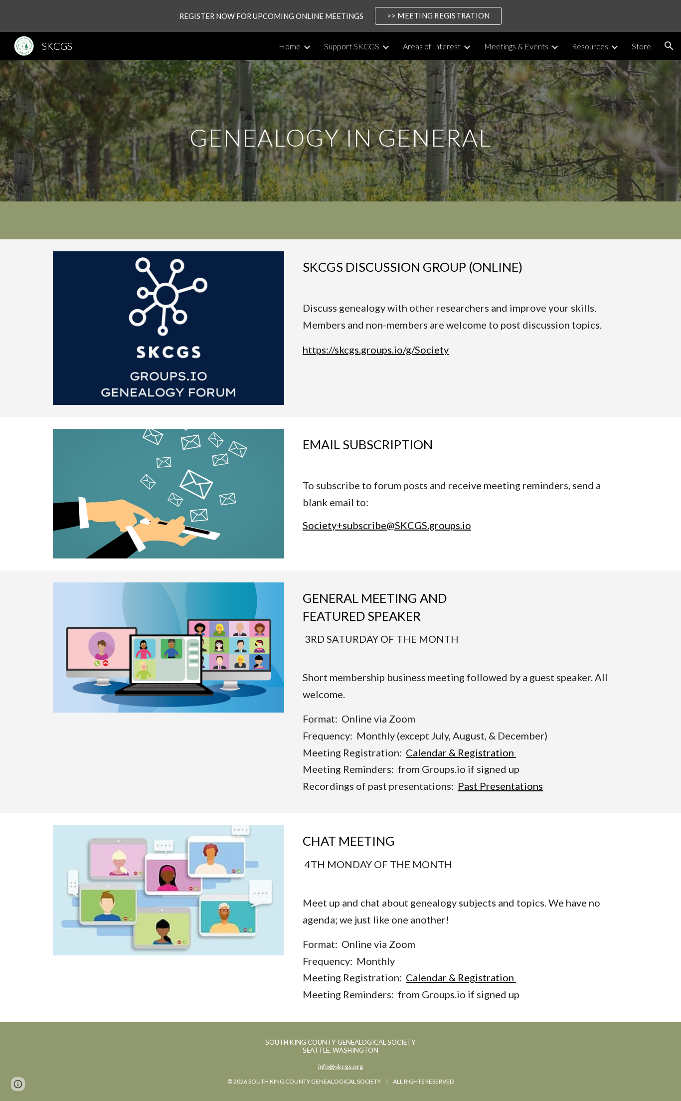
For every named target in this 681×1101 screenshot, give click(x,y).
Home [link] (290, 46)
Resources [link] (590, 46)
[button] (669, 46)
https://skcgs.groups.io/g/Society (376, 350)
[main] (340, 130)
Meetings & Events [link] (516, 46)
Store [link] (641, 46)
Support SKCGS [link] (351, 46)
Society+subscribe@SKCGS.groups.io (387, 525)
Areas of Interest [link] (432, 46)
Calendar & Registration (460, 752)
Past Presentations (500, 786)
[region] (340, 16)
